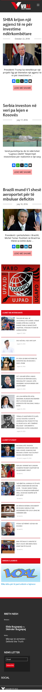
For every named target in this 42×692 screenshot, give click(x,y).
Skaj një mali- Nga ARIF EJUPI (26, 341)
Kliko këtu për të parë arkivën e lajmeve (18, 584)
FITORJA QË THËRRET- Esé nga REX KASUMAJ (27, 525)
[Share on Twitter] (22, 81)
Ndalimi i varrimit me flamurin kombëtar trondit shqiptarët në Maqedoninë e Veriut (27, 468)
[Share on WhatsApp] (18, 81)
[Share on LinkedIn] (26, 81)
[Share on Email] (30, 81)
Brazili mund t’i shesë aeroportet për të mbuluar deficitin (22, 195)
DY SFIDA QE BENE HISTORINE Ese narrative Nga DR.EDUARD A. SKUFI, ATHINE (26, 361)
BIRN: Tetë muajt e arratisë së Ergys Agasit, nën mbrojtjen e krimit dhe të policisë (26, 544)
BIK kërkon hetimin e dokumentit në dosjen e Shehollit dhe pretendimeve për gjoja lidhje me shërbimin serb (28, 509)
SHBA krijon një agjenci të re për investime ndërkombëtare (17, 27)
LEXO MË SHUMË (22, 87)
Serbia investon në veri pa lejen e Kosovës (20, 110)
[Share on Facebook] (14, 81)
